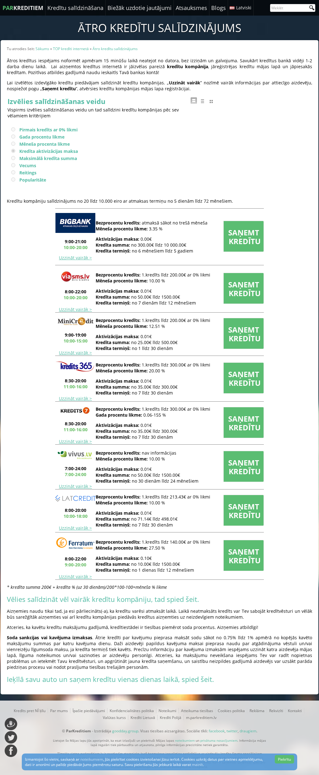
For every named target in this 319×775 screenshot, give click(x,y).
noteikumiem (185, 740)
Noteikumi (167, 710)
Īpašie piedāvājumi (89, 710)
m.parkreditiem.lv (201, 717)
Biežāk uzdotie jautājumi (139, 8)
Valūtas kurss (114, 717)
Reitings (27, 173)
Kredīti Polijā (170, 717)
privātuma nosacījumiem (218, 740)
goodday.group (125, 731)
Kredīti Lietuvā (143, 717)
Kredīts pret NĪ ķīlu (29, 710)
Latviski (243, 8)
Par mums (59, 710)
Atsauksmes (191, 8)
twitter (232, 731)
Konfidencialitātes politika (132, 710)
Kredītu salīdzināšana (75, 8)
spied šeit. (183, 599)
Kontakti (295, 710)
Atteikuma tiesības (197, 710)
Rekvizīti (276, 710)
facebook (217, 731)
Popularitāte (32, 180)
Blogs (218, 8)
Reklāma (257, 710)
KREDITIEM (22, 8)
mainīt (197, 764)
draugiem (248, 731)
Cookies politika (231, 710)
